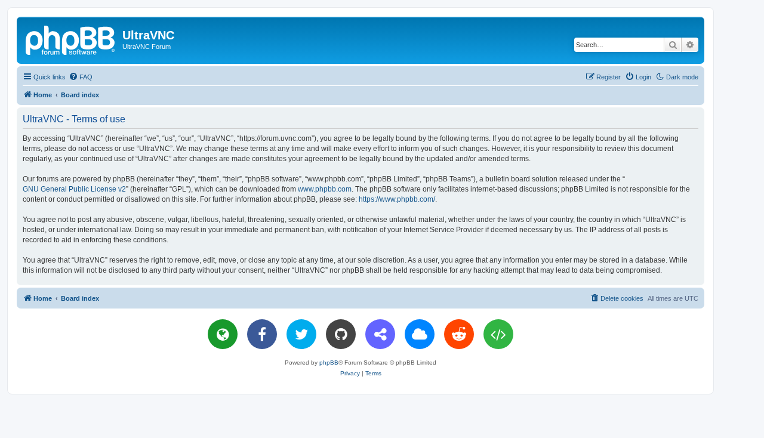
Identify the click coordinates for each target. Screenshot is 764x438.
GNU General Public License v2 (74, 189)
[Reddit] (459, 334)
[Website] (223, 334)
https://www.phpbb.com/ (397, 199)
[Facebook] (262, 334)
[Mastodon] (380, 334)
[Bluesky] (420, 334)
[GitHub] (341, 334)
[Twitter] (301, 334)
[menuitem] (81, 77)
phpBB (328, 362)
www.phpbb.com (325, 189)
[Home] (71, 39)
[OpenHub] (498, 334)
